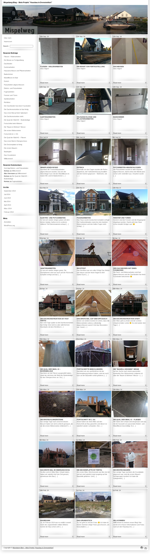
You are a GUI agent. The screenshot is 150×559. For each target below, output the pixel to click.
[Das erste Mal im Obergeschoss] (57, 467)
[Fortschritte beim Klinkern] (93, 366)
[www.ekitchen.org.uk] (146, 547)
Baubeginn (45, 520)
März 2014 (8, 208)
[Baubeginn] (57, 517)
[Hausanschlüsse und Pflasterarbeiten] (93, 114)
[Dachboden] (130, 64)
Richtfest (81, 268)
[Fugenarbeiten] (93, 215)
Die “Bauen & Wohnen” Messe (126, 369)
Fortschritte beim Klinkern (90, 369)
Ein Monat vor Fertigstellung (91, 66)
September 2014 (10, 191)
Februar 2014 (9, 212)
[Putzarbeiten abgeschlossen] (130, 164)
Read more (44, 83)
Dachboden (118, 66)
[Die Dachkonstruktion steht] (130, 316)
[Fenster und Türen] (130, 215)
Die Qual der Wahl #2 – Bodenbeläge (50, 370)
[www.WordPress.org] (142, 547)
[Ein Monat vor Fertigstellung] (93, 64)
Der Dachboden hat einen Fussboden (17, 106)
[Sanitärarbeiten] (57, 265)
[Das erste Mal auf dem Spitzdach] (93, 316)
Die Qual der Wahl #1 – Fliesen (127, 419)
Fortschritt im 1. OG (86, 419)
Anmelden (7, 222)
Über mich (7, 38)
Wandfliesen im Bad (49, 167)
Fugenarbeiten (84, 218)
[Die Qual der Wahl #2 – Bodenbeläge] (57, 366)
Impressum (8, 41)
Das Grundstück (84, 520)
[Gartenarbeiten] (57, 114)
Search (5, 46)
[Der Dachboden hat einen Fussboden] (130, 265)
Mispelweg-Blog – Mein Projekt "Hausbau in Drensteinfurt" (28, 2)
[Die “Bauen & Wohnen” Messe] (130, 366)
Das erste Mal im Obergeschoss (55, 470)
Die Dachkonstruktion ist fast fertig (16, 109)
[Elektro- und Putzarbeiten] (57, 215)
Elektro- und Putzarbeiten (52, 218)
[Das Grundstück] (93, 517)
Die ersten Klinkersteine (51, 419)
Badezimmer (118, 117)
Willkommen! (119, 520)
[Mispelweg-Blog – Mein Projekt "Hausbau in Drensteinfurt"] (75, 34)
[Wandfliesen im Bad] (57, 164)
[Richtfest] (93, 265)
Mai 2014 (7, 201)
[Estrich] (93, 164)
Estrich (80, 167)
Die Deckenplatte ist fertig (89, 470)
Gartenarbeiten (47, 117)
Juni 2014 (7, 198)
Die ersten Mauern (121, 470)
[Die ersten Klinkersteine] (57, 417)
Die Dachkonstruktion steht (126, 319)
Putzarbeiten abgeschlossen (127, 167)
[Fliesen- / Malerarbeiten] (57, 64)
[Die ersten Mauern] (130, 467)
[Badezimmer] (130, 114)
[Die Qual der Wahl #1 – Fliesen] (130, 417)
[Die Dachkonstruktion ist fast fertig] (57, 316)
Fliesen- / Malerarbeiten (51, 66)
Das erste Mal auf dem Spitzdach (92, 319)
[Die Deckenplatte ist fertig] (93, 467)
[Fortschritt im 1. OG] (93, 417)
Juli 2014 (7, 194)
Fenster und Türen (122, 218)
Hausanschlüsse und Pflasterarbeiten (86, 118)
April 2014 (7, 205)
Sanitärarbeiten (48, 268)
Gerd (6, 168)
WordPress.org (9, 225)
